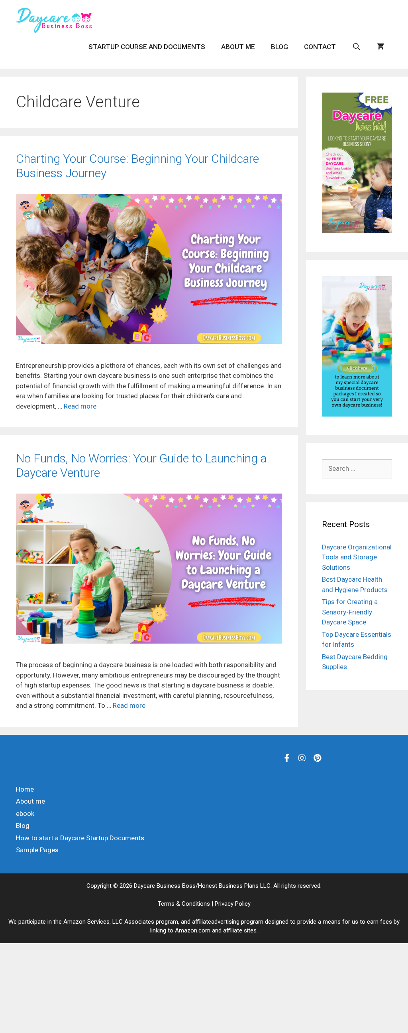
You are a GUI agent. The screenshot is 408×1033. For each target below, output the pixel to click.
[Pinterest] (317, 758)
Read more (80, 406)
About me (238, 47)
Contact (320, 47)
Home (25, 789)
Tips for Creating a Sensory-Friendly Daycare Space (350, 612)
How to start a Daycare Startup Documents (80, 838)
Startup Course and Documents (146, 47)
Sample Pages (37, 850)
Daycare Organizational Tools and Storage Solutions (357, 557)
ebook (25, 814)
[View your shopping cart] (380, 47)
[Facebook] (287, 758)
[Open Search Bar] (356, 47)
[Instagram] (302, 758)
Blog (279, 47)
